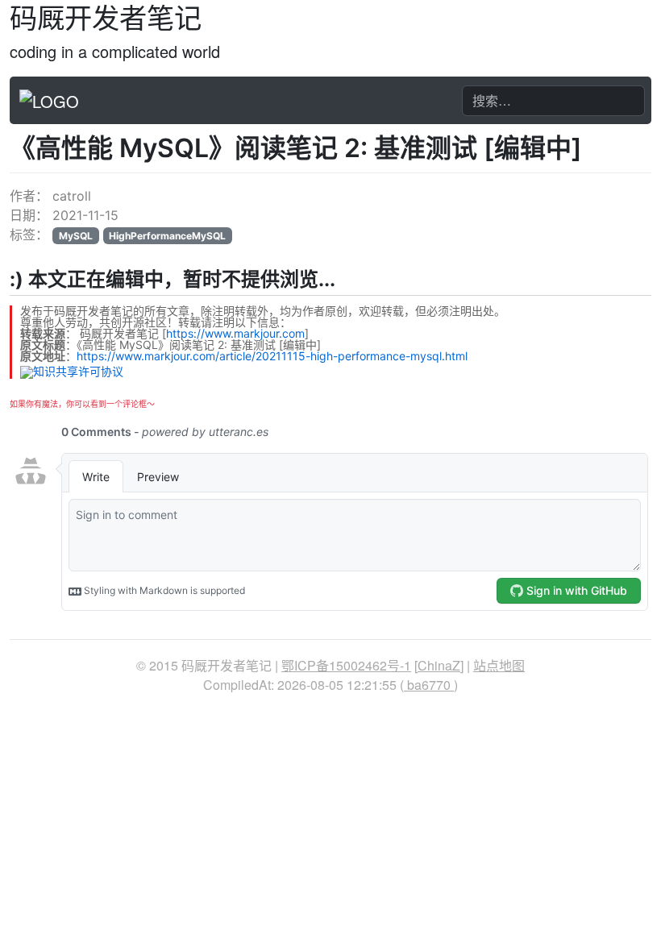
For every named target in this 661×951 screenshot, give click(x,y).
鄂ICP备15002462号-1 (346, 665)
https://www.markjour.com (235, 333)
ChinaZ (439, 665)
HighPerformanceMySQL (167, 236)
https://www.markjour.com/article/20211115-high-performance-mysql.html (272, 356)
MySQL (76, 236)
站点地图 (499, 665)
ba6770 (429, 684)
